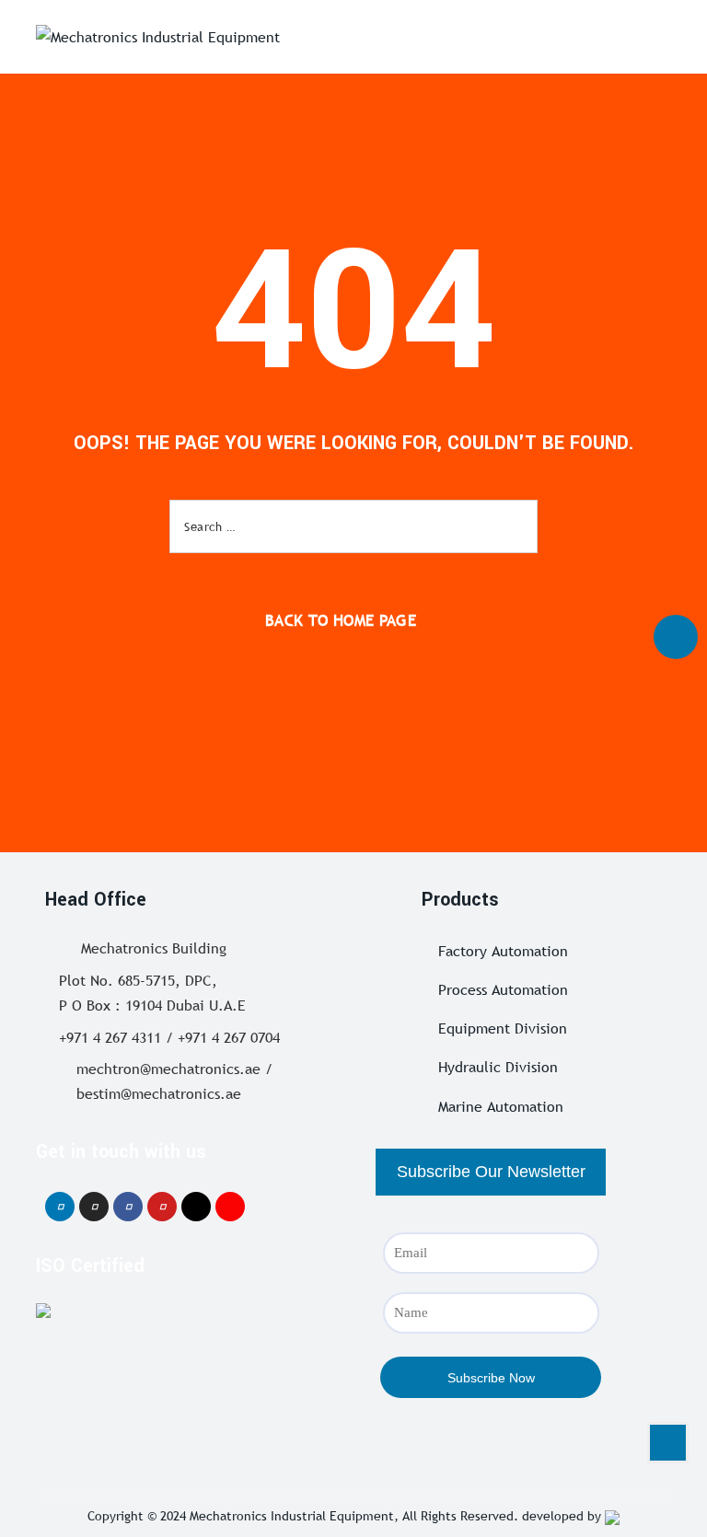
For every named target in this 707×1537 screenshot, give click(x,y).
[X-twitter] (196, 1206)
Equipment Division (502, 1028)
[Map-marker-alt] (230, 1206)
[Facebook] (128, 1206)
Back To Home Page (341, 620)
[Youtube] (162, 1206)
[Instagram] (94, 1206)
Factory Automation (503, 951)
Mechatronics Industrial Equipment (292, 1516)
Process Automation (503, 989)
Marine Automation (500, 1106)
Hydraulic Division (498, 1067)
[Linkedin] (60, 1206)
